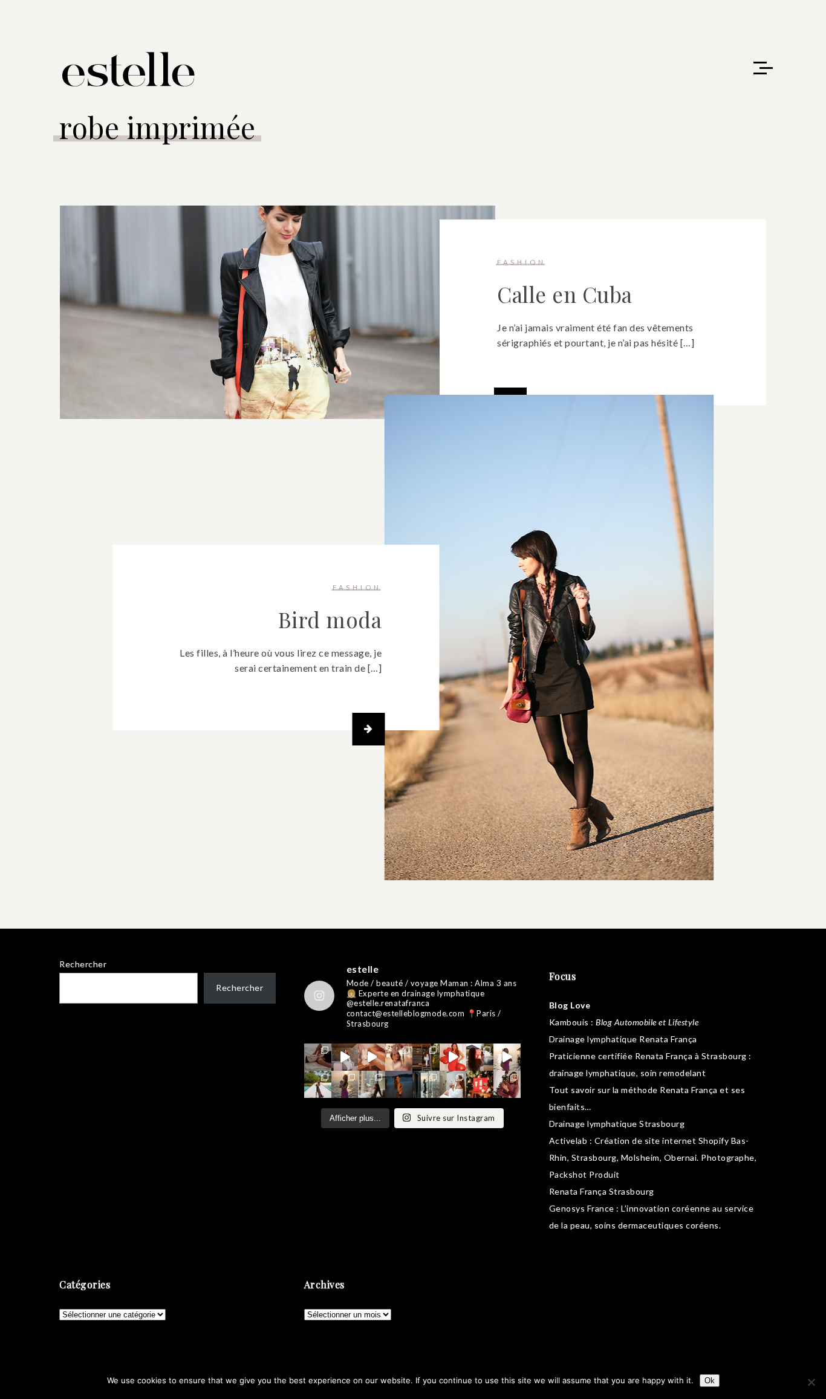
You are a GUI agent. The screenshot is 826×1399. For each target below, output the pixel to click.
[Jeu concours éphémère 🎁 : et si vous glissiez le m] (479, 1084)
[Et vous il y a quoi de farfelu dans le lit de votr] (371, 1057)
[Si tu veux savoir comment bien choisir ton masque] (317, 1057)
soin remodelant (673, 1073)
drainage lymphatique (592, 1073)
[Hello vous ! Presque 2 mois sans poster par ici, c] (398, 1057)
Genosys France (581, 1208)
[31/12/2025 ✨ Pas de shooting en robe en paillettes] (398, 1084)
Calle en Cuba (565, 294)
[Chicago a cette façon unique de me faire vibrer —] (371, 1084)
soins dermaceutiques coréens (656, 1225)
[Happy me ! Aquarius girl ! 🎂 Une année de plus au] (453, 1057)
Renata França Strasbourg (601, 1191)
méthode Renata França (669, 1090)
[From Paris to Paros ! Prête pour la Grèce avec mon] (345, 1057)
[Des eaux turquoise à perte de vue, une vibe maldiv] (317, 1084)
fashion (521, 262)
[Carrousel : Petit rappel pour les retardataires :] (507, 1084)
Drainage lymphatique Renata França (623, 1039)
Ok (709, 1380)
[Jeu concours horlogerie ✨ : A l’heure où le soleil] (345, 1084)
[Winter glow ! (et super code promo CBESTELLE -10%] (479, 1057)
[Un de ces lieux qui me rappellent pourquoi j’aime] (426, 1084)
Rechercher (82, 964)
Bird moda (330, 619)
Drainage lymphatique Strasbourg (617, 1123)
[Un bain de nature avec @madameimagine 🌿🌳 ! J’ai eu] (426, 1057)
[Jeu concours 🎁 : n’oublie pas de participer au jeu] (507, 1057)
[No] (811, 1382)
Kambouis (569, 1022)
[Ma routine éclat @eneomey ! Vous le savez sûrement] (453, 1084)
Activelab (568, 1140)
